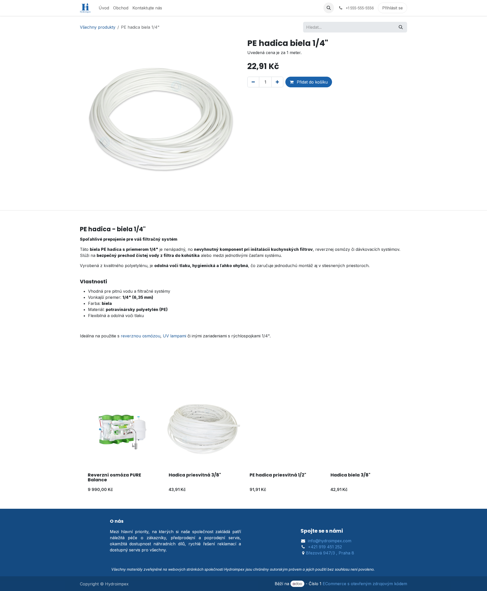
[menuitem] (104, 8)
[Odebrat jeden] (253, 82)
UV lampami (174, 335)
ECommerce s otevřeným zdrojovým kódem (365, 583)
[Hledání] (400, 27)
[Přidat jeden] (277, 82)
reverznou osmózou (140, 335)
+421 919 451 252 (325, 546)
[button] (328, 8)
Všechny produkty (97, 27)
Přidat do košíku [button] (311, 82)
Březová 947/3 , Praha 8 (330, 552)
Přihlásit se (392, 7)
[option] (243, 444)
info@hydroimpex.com (329, 540)
